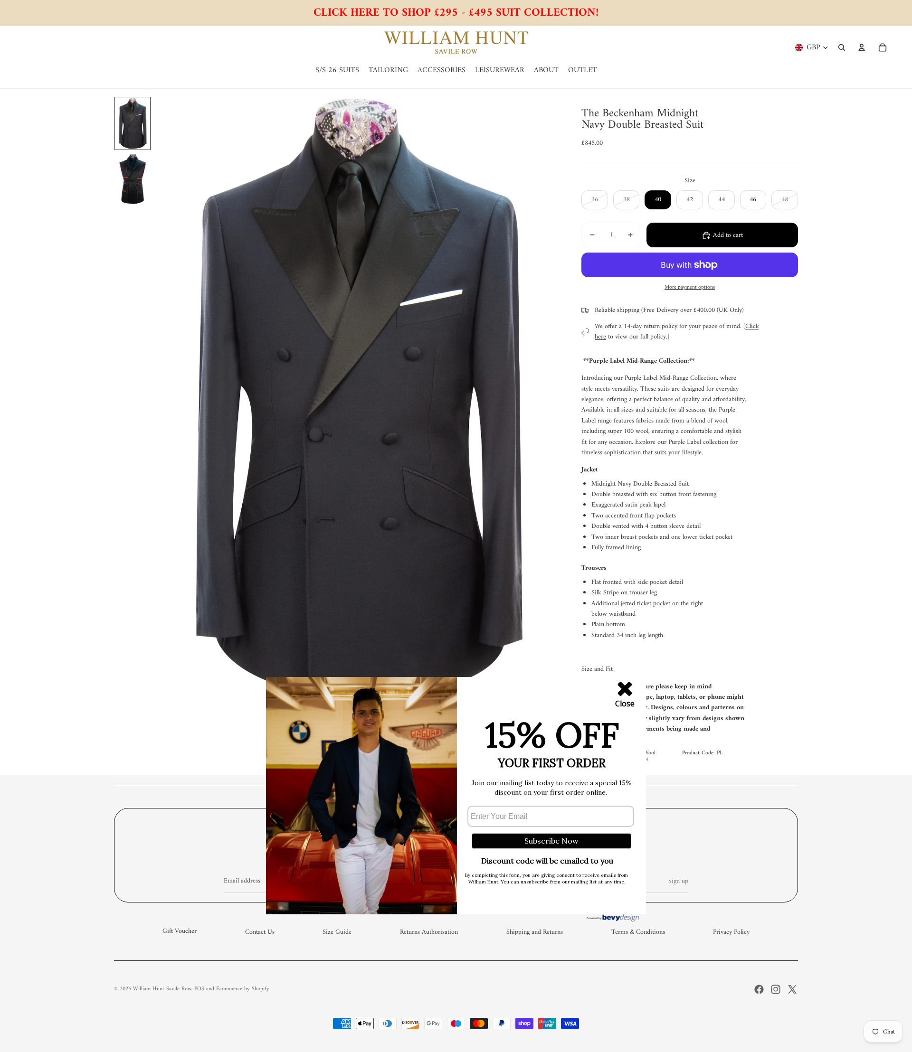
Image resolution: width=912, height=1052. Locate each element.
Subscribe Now (551, 840)
